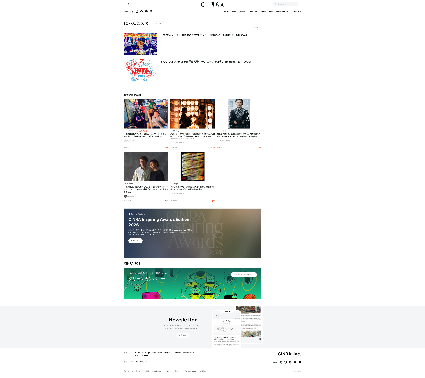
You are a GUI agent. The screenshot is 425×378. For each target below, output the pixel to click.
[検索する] (275, 4)
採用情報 (146, 371)
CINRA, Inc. (289, 354)
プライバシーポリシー (191, 371)
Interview (253, 11)
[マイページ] (128, 4)
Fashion (145, 355)
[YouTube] (146, 11)
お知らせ (168, 371)
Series (270, 11)
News (234, 11)
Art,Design (146, 352)
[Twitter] (132, 11)
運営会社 (138, 371)
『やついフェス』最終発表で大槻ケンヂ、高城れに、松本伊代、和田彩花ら (204, 35)
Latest (226, 11)
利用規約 (203, 371)
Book (172, 352)
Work (190, 352)
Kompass (143, 362)
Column (263, 11)
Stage (166, 352)
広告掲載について (157, 371)
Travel (137, 355)
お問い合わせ (178, 371)
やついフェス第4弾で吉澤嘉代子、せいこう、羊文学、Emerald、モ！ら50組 (205, 61)
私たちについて (128, 371)
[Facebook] (141, 11)
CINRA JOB (297, 11)
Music (137, 352)
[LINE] (151, 11)
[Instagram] (137, 11)
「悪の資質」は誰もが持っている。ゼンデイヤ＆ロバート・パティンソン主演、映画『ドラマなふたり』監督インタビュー (146, 189)
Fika (136, 362)
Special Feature (282, 11)
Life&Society (181, 352)
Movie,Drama (157, 352)
